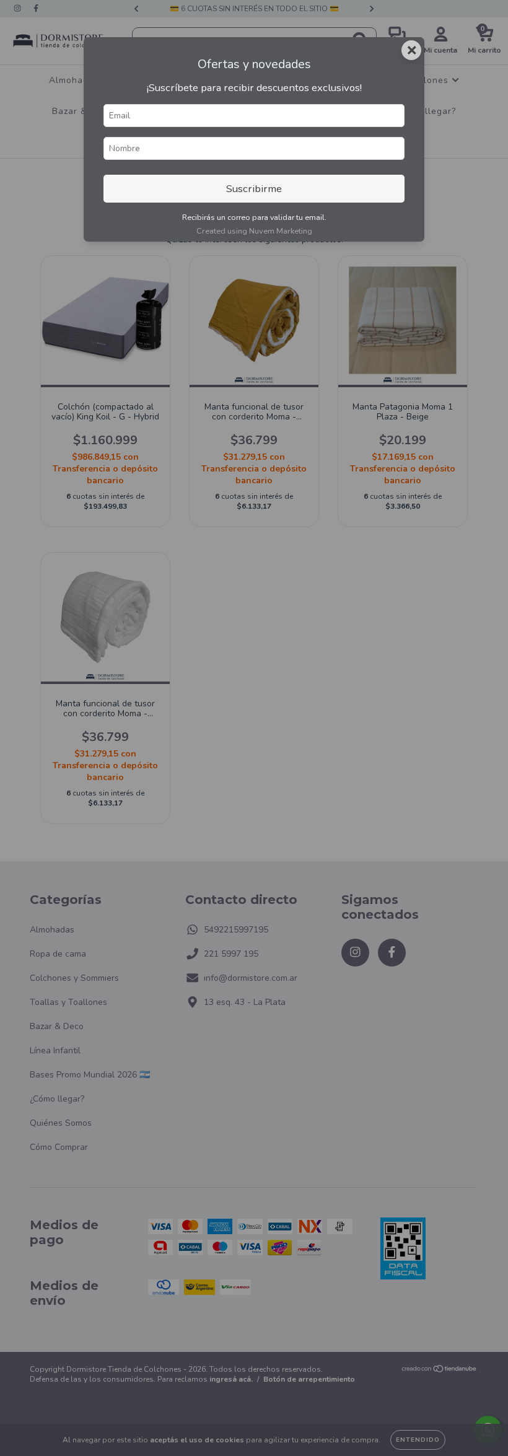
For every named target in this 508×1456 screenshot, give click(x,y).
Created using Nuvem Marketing (254, 231)
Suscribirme (254, 189)
